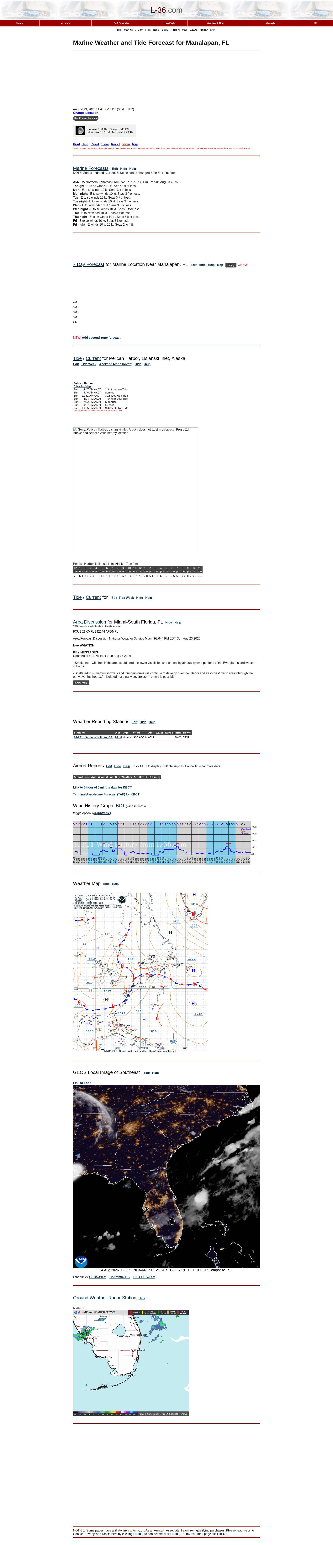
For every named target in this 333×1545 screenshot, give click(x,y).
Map (185, 29)
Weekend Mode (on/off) (115, 364)
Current (93, 358)
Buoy (164, 29)
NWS (156, 29)
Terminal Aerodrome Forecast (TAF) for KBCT (106, 794)
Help (132, 168)
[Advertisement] (166, 78)
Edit (115, 168)
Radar (204, 29)
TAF (212, 29)
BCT (120, 805)
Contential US (119, 1277)
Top (119, 29)
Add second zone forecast (101, 337)
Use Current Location (86, 118)
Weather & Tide (215, 23)
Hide (123, 168)
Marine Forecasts (90, 168)
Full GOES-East (144, 1277)
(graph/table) (101, 813)
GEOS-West (97, 1277)
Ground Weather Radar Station (104, 1297)
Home (19, 23)
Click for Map (82, 386)
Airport (175, 29)
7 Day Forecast (88, 264)
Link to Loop (82, 1083)
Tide (148, 29)
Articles (65, 23)
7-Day (139, 29)
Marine (128, 29)
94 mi (118, 737)
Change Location (85, 112)
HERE (137, 1534)
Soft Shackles (121, 23)
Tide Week (88, 364)
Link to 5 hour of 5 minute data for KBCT (102, 787)
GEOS (194, 29)
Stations (79, 732)
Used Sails (170, 23)
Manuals (270, 23)
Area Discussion (89, 621)
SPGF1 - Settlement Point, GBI (93, 737)
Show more (81, 682)
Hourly (231, 265)
